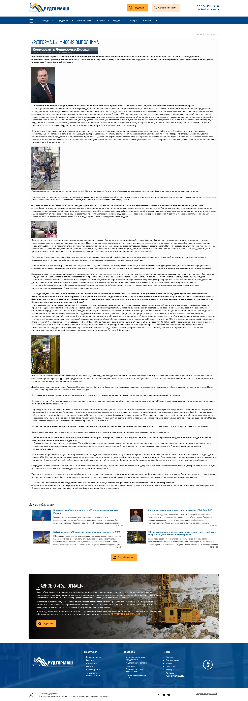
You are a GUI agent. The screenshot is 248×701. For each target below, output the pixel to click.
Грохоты (90, 660)
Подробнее (48, 623)
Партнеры (130, 666)
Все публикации (125, 557)
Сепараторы (92, 663)
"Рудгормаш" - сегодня (136, 663)
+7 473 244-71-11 (208, 5)
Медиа (116, 20)
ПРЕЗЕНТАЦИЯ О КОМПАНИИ (125, 614)
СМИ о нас (211, 34)
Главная (199, 34)
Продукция (138, 7)
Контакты (148, 20)
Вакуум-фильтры (94, 670)
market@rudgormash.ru (208, 9)
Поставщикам (84, 20)
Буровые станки (93, 657)
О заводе (44, 20)
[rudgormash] (52, 667)
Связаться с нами (167, 7)
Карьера (132, 20)
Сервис (101, 20)
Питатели (90, 666)
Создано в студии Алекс (206, 694)
